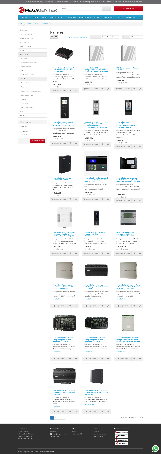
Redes (119, 17)
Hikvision (25, 132)
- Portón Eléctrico (25, 83)
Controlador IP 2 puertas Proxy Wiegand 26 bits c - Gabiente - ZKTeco (62, 339)
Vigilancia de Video (85, 17)
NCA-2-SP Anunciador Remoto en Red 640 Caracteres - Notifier (125, 234)
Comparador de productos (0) (77, 37)
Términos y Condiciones (25, 438)
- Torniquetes (24, 103)
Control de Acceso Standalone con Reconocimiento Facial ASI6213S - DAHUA (125, 125)
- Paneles (22, 79)
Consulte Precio (57, 299)
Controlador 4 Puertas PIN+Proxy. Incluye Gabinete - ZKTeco (96, 287)
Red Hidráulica (71, 17)
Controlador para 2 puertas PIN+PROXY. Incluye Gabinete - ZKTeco (64, 392)
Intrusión (97, 17)
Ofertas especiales (77, 434)
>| (63, 418)
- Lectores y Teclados (26, 75)
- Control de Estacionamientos (29, 63)
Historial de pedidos (99, 434)
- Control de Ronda (25, 67)
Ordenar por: (95, 37)
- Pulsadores (23, 87)
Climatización (25, 17)
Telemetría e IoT (130, 17)
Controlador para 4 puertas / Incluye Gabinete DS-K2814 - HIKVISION (96, 392)
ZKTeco (24, 134)
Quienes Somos (23, 432)
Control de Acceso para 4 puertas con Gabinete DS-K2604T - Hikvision (63, 287)
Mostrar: (126, 37)
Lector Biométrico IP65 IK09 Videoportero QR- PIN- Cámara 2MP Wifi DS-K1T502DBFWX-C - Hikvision (96, 125)
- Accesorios (23, 58)
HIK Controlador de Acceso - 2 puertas (128, 69)
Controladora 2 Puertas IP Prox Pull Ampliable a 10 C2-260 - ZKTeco (63, 70)
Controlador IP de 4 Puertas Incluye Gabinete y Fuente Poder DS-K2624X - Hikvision (128, 339)
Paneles (45, 24)
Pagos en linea (54, 436)
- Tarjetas (22, 99)
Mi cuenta (96, 432)
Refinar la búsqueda (37, 141)
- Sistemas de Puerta (26, 95)
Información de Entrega (25, 434)
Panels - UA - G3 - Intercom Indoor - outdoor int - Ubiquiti (95, 234)
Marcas (74, 432)
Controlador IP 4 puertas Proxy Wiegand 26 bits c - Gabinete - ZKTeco (94, 339)
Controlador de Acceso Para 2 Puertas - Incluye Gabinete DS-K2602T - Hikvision (128, 287)
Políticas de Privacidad (25, 436)
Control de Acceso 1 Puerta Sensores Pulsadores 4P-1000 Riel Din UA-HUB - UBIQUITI (64, 234)
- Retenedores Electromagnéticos (30, 91)
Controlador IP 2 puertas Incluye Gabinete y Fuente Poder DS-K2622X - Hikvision (96, 70)
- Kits (21, 71)
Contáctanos (54, 432)
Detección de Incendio (40, 17)
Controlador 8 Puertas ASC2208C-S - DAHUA (61, 179)
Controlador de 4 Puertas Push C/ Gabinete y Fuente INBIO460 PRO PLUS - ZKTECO (128, 180)
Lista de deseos (98, 436)
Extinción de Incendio (56, 17)
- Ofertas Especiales (26, 107)
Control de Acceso (108, 17)
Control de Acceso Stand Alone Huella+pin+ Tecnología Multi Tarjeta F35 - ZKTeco (64, 124)
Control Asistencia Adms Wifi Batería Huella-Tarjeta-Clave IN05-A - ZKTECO (96, 180)
